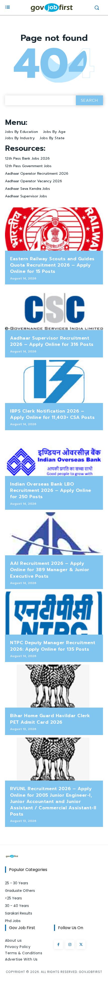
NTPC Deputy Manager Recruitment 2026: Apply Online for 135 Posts (52, 645)
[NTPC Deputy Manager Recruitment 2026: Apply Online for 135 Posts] (54, 613)
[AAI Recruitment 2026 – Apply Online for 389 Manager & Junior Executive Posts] (54, 534)
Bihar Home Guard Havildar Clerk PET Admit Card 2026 (50, 718)
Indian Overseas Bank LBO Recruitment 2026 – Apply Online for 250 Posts (50, 490)
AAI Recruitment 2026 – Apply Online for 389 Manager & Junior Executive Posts (49, 569)
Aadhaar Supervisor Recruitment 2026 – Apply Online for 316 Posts (52, 341)
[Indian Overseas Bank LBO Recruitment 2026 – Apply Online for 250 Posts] (54, 454)
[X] (81, 944)
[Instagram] (69, 944)
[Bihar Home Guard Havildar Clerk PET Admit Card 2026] (54, 686)
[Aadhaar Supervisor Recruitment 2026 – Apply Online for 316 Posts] (54, 308)
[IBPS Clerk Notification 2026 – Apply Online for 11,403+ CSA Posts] (54, 381)
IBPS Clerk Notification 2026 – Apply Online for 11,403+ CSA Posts (52, 414)
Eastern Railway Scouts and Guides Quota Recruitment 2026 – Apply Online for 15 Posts (52, 265)
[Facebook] (58, 944)
